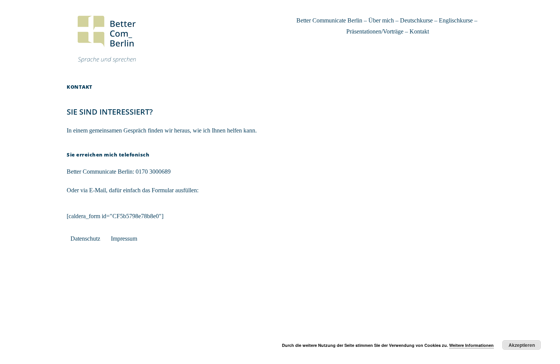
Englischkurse (456, 20)
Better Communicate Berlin (329, 20)
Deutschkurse (416, 20)
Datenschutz (85, 238)
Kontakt (419, 31)
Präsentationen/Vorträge (374, 31)
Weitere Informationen (471, 345)
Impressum (124, 238)
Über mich (381, 20)
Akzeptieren (522, 345)
